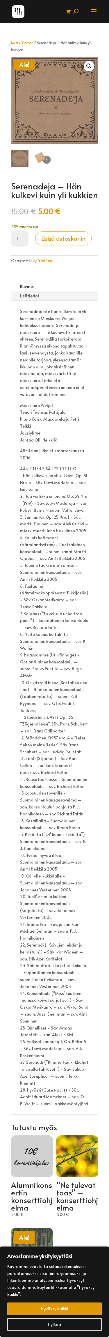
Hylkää (54, 1324)
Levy (32, 260)
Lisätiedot (29, 295)
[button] (89, 66)
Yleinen (27, 42)
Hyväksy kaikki (54, 1308)
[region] (54, 1291)
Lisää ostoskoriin (63, 238)
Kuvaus (27, 286)
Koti (14, 42)
